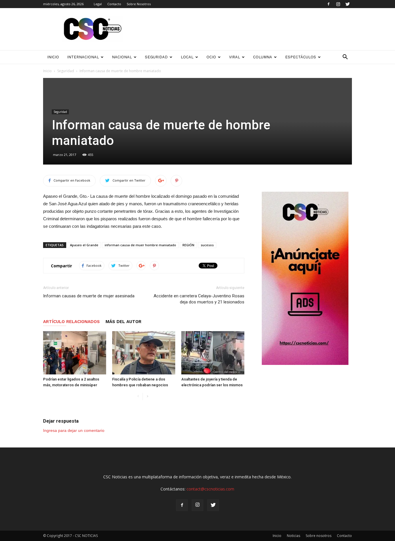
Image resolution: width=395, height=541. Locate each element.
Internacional (83, 57)
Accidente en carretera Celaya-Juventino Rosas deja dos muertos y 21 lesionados (199, 299)
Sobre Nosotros (139, 4)
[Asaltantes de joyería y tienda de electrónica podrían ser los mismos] (212, 352)
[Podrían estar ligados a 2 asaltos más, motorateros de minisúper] (74, 352)
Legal (98, 4)
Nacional (122, 57)
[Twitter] (347, 4)
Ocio (211, 57)
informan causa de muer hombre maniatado (140, 245)
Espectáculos (300, 57)
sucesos (207, 245)
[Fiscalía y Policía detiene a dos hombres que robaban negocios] (143, 352)
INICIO (53, 57)
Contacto (114, 4)
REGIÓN (188, 245)
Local (187, 57)
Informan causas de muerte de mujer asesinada (88, 296)
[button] (345, 57)
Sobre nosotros (318, 535)
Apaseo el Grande (84, 245)
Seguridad (156, 57)
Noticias (293, 535)
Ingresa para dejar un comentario (73, 430)
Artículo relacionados (71, 321)
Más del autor (123, 321)
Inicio (47, 70)
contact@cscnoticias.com (210, 489)
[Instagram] (338, 4)
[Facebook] (328, 4)
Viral (234, 57)
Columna (262, 57)
